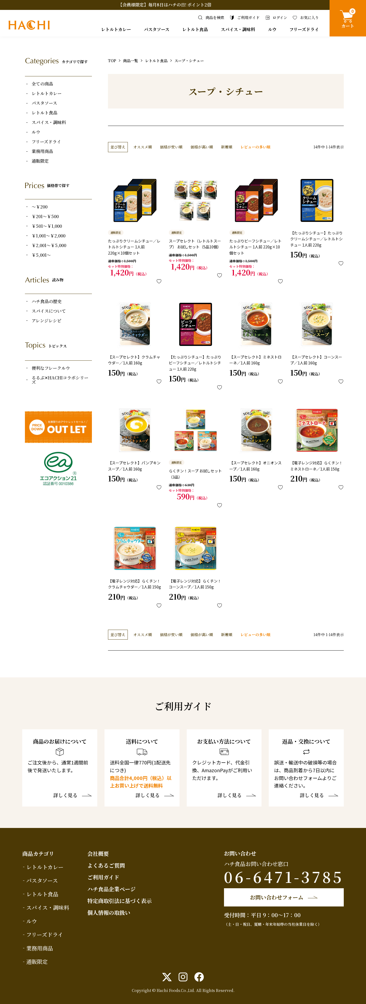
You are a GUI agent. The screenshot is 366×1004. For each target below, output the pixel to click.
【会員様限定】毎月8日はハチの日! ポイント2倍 (164, 5)
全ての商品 (42, 84)
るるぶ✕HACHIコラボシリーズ (60, 380)
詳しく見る (65, 795)
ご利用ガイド (103, 877)
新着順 (226, 147)
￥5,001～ (41, 255)
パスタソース (156, 29)
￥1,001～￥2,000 (48, 236)
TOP (112, 60)
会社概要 (98, 853)
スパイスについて (49, 311)
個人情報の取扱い (108, 912)
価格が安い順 (171, 147)
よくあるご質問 (106, 865)
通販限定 (40, 161)
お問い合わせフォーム (276, 897)
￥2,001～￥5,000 (49, 245)
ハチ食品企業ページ (111, 889)
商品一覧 (130, 60)
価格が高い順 (202, 147)
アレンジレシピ (46, 321)
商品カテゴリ (38, 853)
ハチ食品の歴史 (47, 301)
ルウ (272, 29)
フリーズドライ (304, 29)
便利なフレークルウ (51, 368)
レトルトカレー (116, 29)
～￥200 (39, 207)
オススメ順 (142, 147)
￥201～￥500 (45, 216)
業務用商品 (42, 151)
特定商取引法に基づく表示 (119, 901)
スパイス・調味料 (238, 29)
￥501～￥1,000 (47, 226)
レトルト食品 (195, 29)
